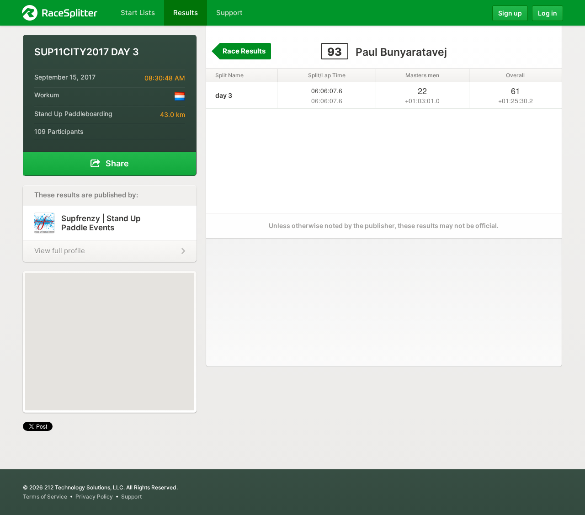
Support (131, 496)
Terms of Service (45, 496)
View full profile (59, 250)
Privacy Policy (94, 496)
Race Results (244, 51)
